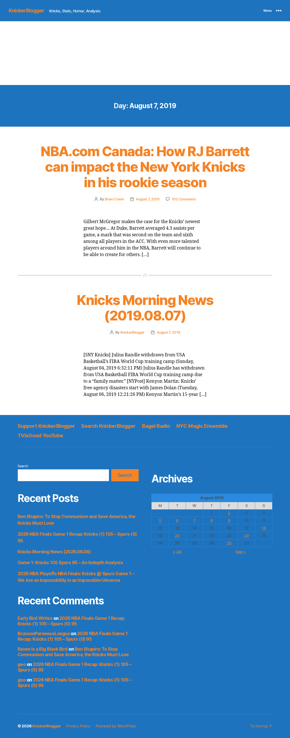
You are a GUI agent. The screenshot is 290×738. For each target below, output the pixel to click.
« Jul (177, 552)
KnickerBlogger (26, 10)
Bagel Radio (156, 426)
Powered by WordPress (116, 726)
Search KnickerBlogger (108, 426)
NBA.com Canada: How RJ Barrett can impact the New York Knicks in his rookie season (145, 166)
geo (22, 664)
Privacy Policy (78, 726)
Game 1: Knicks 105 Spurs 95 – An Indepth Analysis (70, 562)
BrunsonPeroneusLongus (44, 633)
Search (23, 466)
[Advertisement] (145, 53)
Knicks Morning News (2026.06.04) (54, 551)
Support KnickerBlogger (46, 426)
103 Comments (184, 199)
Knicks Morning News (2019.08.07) (145, 308)
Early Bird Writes (35, 618)
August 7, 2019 (147, 199)
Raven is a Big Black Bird (43, 649)
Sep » (241, 552)
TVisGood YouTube (40, 435)
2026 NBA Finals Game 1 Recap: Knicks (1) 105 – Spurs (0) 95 (71, 621)
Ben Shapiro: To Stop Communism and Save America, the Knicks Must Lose (73, 651)
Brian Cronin (114, 199)
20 (177, 535)
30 (229, 543)
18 (264, 528)
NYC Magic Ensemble (201, 426)
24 (246, 535)
